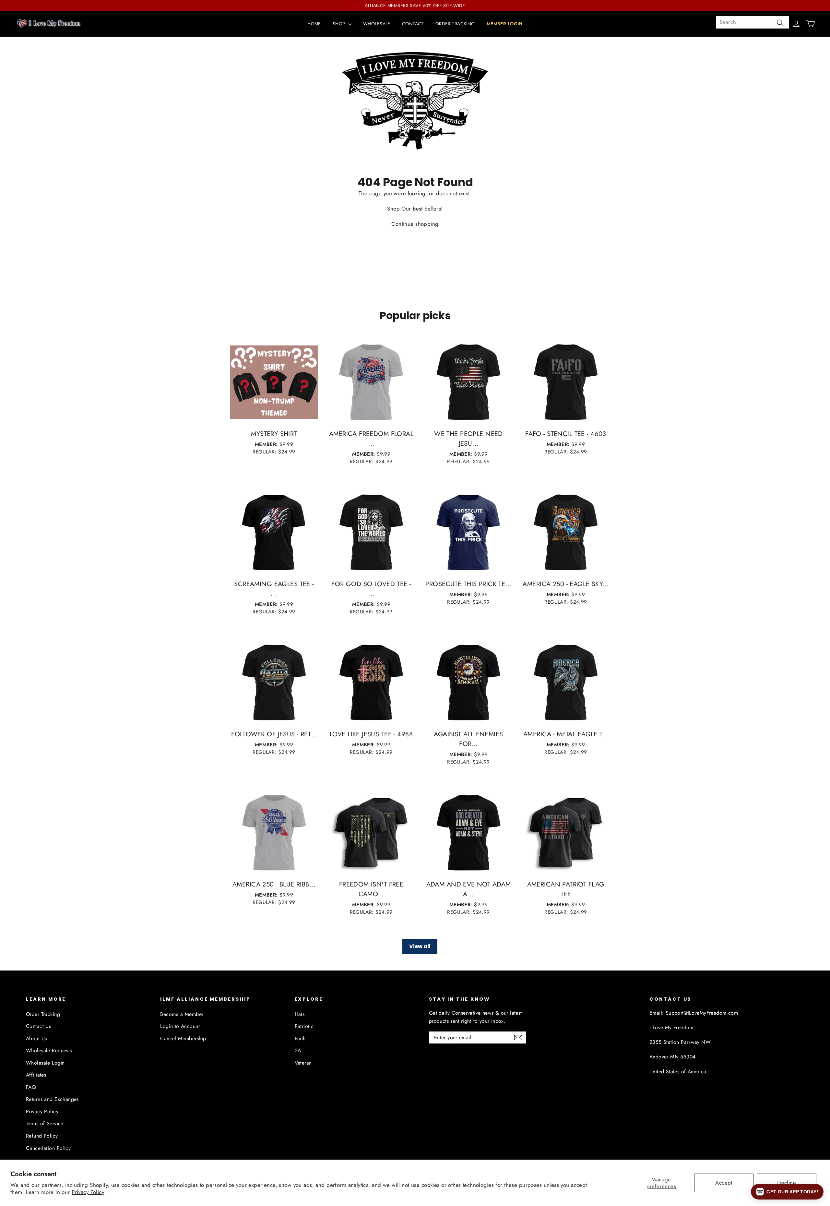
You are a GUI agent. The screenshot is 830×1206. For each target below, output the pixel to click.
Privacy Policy (88, 1192)
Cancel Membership (183, 1038)
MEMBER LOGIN (505, 23)
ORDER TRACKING (455, 23)
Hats (300, 1014)
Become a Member (181, 1014)
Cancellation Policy (48, 1148)
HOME (314, 23)
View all (420, 946)
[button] (787, 1192)
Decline (786, 1183)
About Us (36, 1038)
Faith (300, 1038)
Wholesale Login (45, 1063)
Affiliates (36, 1075)
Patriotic (304, 1026)
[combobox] (752, 22)
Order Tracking (43, 1014)
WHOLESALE (376, 23)
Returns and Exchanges (52, 1099)
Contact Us (38, 1026)
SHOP (340, 23)
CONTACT (413, 23)
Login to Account (180, 1026)
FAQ (31, 1087)
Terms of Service (45, 1123)
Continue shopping (414, 224)
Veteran (303, 1063)
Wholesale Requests (49, 1050)
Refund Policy (42, 1136)
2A (298, 1050)
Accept (723, 1183)
